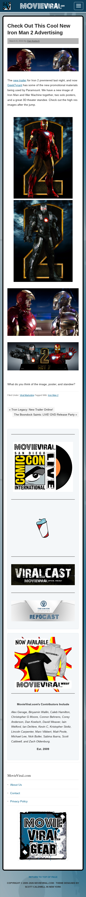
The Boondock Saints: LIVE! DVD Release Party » (45, 414)
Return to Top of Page (43, 877)
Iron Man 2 (53, 395)
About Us (16, 784)
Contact (15, 793)
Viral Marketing (27, 395)
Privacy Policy (19, 801)
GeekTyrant (14, 85)
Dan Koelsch (33, 41)
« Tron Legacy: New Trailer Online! (31, 409)
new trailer (19, 80)
